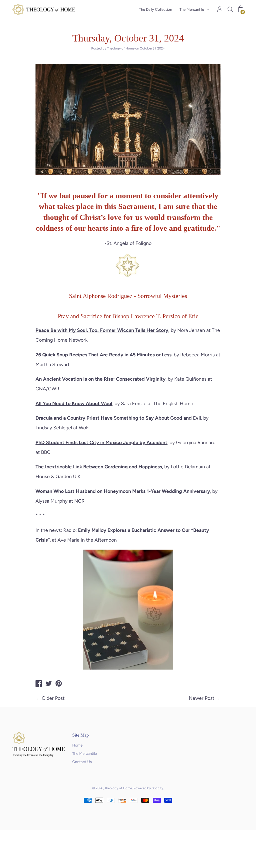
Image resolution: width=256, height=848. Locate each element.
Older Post (53, 698)
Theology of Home (118, 788)
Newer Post (201, 698)
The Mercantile (192, 9)
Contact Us (82, 762)
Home (77, 745)
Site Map (80, 735)
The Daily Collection (155, 9)
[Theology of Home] (39, 684)
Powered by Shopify (148, 788)
